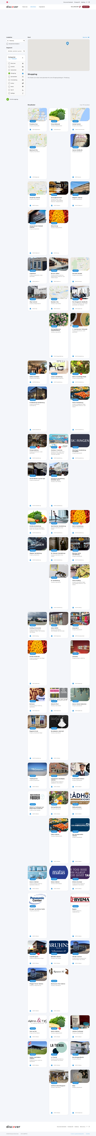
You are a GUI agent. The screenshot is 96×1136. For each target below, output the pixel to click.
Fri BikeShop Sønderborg (37, 402)
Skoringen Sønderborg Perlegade (79, 450)
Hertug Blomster (56, 807)
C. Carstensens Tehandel (79, 329)
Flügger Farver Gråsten (36, 983)
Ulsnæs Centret (77, 956)
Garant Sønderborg (56, 376)
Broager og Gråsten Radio (37, 909)
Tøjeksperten (34, 778)
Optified (88, 1133)
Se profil (33, 121)
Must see (24, 6)
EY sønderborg (55, 580)
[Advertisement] (48, 20)
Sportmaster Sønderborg (58, 526)
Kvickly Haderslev (35, 656)
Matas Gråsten (55, 882)
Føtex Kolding (76, 580)
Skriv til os (82, 1126)
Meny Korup (54, 226)
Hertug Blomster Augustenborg (56, 330)
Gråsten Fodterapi (77, 1031)
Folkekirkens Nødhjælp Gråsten (58, 779)
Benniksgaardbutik (78, 1057)
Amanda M (75, 628)
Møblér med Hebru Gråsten (35, 1058)
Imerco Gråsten (34, 882)
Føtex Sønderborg (77, 402)
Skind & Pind (54, 704)
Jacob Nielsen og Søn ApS (37, 478)
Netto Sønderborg (77, 526)
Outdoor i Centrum (56, 450)
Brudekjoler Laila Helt (57, 731)
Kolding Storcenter (35, 628)
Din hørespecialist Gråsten (77, 835)
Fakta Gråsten (55, 834)
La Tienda (54, 1057)
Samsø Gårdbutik (77, 150)
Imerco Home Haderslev (79, 704)
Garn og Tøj (33, 1031)
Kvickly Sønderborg (35, 526)
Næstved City (34, 150)
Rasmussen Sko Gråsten (58, 983)
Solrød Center (76, 124)
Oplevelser (86, 6)
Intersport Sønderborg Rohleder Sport (57, 479)
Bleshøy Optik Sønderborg (76, 554)
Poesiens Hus (34, 124)
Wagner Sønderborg (36, 553)
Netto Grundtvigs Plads (79, 376)
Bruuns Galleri (55, 273)
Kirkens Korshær (77, 882)
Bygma (74, 909)
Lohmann (75, 656)
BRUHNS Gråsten (56, 956)
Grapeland (33, 273)
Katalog (83, 2)
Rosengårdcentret (56, 197)
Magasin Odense (77, 197)
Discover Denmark (68, 2)
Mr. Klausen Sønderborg (58, 553)
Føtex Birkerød (55, 124)
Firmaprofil (77, 2)
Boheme (32, 704)
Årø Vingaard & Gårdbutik (79, 302)
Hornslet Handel (77, 273)
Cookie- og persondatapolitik (77, 1133)
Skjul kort (85, 37)
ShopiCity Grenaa (35, 197)
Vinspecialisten (34, 450)
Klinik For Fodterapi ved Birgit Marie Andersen (37, 808)
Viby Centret (33, 302)
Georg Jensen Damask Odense (36, 226)
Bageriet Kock (34, 731)
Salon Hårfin (54, 628)
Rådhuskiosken (76, 807)
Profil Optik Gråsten (78, 778)
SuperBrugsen (34, 956)
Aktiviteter (33, 6)
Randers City (54, 302)
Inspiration (42, 6)
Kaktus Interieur (34, 376)
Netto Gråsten (55, 1031)
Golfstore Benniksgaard (58, 1085)
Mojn (73, 1085)
